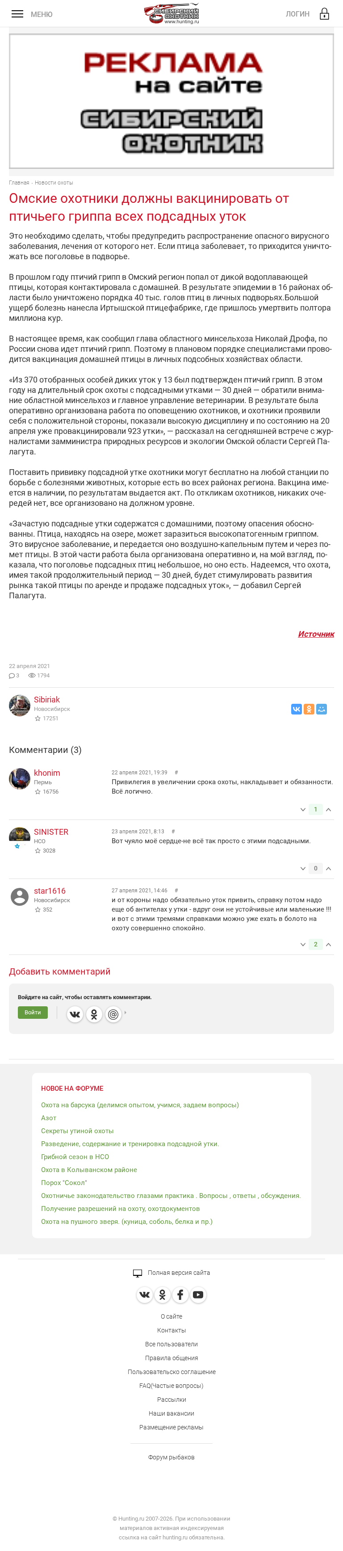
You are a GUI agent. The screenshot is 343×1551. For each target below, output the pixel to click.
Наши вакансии (171, 1413)
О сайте (171, 1316)
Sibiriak (47, 699)
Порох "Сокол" (64, 1183)
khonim (47, 773)
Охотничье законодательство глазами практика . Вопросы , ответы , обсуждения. (171, 1196)
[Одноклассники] (309, 709)
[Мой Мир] (321, 709)
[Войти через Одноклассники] (94, 1014)
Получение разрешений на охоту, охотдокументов (120, 1209)
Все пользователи (171, 1344)
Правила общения (171, 1358)
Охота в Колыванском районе (89, 1170)
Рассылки (171, 1399)
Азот (48, 1118)
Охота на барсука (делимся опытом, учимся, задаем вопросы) (140, 1105)
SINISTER (51, 831)
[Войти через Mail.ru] (113, 1014)
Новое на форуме (72, 1088)
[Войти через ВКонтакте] (75, 1014)
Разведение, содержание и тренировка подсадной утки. (130, 1144)
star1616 (50, 890)
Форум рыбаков (171, 1457)
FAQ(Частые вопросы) (171, 1385)
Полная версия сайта (178, 1272)
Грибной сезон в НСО (75, 1157)
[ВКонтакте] (296, 709)
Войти (33, 1012)
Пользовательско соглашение (172, 1371)
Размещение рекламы (171, 1427)
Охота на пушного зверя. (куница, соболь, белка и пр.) (127, 1222)
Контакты (171, 1330)
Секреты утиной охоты (77, 1131)
